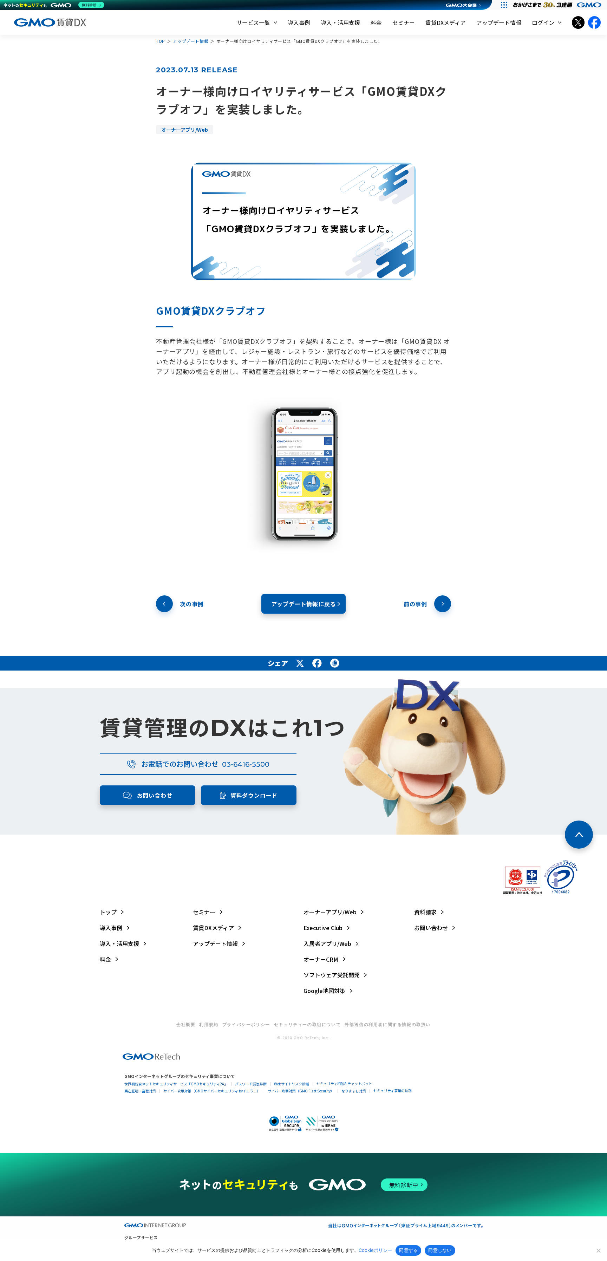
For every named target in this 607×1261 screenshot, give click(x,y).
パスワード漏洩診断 (251, 1084)
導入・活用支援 (340, 22)
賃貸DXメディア (445, 22)
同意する (408, 1250)
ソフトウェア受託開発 (332, 975)
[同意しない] (598, 1250)
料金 (376, 22)
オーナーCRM (321, 959)
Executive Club (323, 928)
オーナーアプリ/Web (330, 912)
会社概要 (185, 1024)
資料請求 (425, 912)
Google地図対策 (324, 990)
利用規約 (208, 1024)
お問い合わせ (431, 928)
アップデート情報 (498, 22)
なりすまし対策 (353, 1091)
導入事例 (299, 22)
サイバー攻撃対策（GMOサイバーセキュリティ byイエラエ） (211, 1091)
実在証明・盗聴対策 (140, 1091)
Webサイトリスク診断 (291, 1084)
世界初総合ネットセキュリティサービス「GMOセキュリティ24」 (176, 1084)
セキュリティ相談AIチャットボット (344, 1083)
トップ (108, 912)
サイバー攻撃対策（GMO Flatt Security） (301, 1091)
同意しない (439, 1250)
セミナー (403, 22)
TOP (160, 41)
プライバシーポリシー (246, 1024)
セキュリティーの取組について (307, 1024)
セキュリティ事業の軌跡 (392, 1090)
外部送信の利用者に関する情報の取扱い (388, 1024)
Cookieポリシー (375, 1250)
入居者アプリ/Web (327, 943)
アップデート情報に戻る (303, 604)
